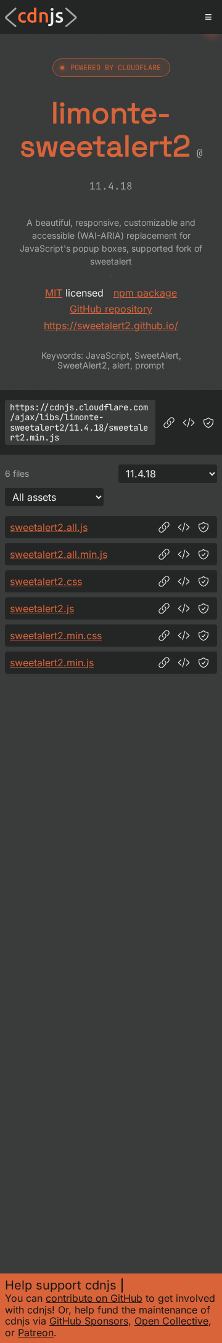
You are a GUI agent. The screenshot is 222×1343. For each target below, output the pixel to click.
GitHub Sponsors (88, 1321)
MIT (53, 293)
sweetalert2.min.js (52, 662)
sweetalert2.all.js (49, 527)
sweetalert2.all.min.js (58, 554)
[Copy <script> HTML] (188, 422)
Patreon (36, 1332)
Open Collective (171, 1321)
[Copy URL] (169, 422)
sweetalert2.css (46, 581)
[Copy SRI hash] (208, 422)
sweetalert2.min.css (56, 635)
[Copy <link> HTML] (183, 581)
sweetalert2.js (42, 608)
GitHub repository (111, 309)
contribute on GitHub (94, 1298)
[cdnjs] (41, 17)
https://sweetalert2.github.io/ (111, 325)
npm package (145, 293)
